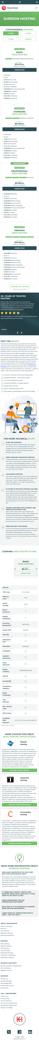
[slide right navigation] (21, 332)
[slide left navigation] (17, 332)
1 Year (11, 39)
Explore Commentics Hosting (19, 843)
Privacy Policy (5, 998)
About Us (4, 928)
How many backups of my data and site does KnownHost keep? (17, 873)
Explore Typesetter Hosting (19, 805)
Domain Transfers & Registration (11, 966)
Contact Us (4, 979)
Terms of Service (6, 1001)
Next (36, 569)
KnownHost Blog (6, 981)
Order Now (19, 70)
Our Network (5, 931)
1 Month (28, 39)
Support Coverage (7, 1007)
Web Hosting (5, 944)
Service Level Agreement (9, 1003)
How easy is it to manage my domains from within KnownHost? (18, 907)
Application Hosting (7, 957)
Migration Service (6, 970)
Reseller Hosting (6, 946)
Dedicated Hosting (7, 953)
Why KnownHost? (7, 926)
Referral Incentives (7, 933)
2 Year (28, 33)
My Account (4, 988)
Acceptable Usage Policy (9, 1005)
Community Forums (7, 985)
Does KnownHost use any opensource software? (13, 901)
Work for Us (4, 996)
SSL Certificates (6, 968)
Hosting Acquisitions (7, 935)
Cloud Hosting (5, 950)
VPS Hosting (5, 948)
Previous (15, 569)
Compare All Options (19, 286)
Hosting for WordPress (8, 955)
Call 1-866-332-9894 (8, 993)
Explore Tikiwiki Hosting (19, 770)
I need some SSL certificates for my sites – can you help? (17, 914)
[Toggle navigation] (36, 8)
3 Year (11, 33)
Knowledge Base (6, 983)
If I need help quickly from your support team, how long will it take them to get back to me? (18, 893)
